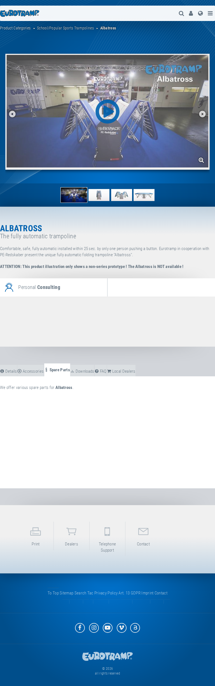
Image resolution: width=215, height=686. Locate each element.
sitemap (66, 593)
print (36, 544)
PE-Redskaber (12, 254)
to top (53, 593)
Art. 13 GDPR (129, 593)
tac (90, 593)
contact (143, 544)
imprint (147, 593)
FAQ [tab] (102, 371)
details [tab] (10, 371)
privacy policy (106, 593)
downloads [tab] (84, 371)
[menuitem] (191, 13)
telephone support (107, 547)
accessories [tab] (33, 371)
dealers (71, 544)
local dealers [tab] (123, 371)
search (80, 593)
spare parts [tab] (59, 369)
